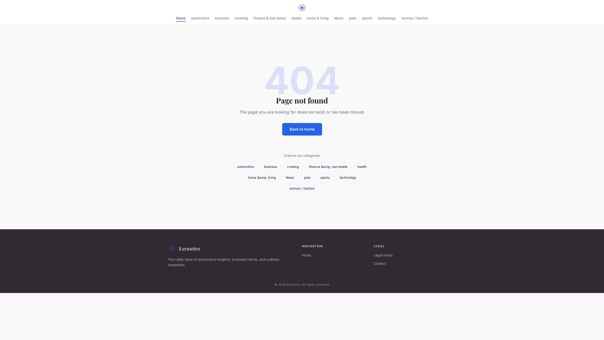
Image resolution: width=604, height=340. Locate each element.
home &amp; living (262, 177)
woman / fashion (415, 18)
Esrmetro (189, 248)
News (339, 18)
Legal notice (383, 255)
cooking (241, 18)
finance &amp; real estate (328, 167)
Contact (380, 263)
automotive (200, 18)
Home (180, 18)
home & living (318, 18)
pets (352, 18)
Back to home (302, 129)
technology (387, 18)
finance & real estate (270, 18)
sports (367, 18)
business (222, 18)
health (296, 18)
